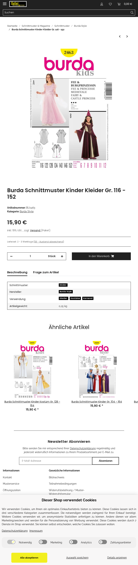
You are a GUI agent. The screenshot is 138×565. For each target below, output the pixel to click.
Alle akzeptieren (29, 557)
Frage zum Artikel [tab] (46, 272)
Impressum (36, 530)
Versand (35, 230)
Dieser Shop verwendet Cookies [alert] (69, 500)
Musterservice (11, 483)
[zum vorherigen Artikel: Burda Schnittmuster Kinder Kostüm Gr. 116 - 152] (119, 36)
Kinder (63, 285)
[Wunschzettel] (110, 4)
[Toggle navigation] (4, 2)
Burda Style (27, 211)
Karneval (88, 298)
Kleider (63, 298)
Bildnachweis (56, 477)
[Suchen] (132, 13)
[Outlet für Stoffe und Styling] (18, 4)
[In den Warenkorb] (10, 47)
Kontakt (7, 477)
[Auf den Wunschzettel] (123, 55)
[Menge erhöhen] (62, 256)
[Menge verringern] (11, 256)
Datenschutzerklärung (83, 448)
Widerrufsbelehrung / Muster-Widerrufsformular (66, 492)
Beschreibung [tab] (17, 272)
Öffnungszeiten (11, 490)
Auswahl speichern (77, 557)
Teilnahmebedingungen (63, 483)
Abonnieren (105, 460)
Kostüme (75, 298)
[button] (101, 4)
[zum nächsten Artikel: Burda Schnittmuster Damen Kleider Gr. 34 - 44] (127, 36)
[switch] (11, 542)
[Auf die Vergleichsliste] (114, 55)
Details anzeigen (117, 557)
